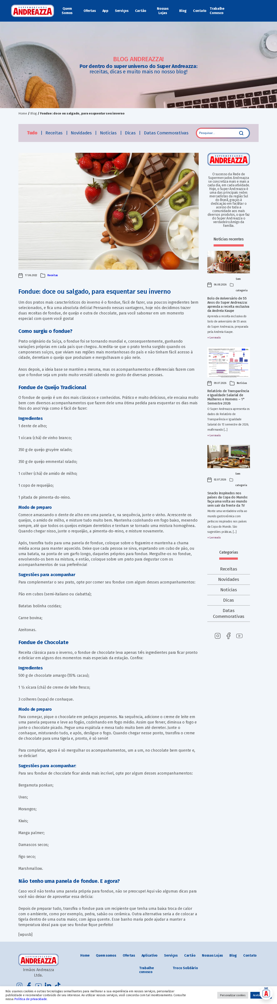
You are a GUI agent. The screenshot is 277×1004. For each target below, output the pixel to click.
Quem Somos (67, 10)
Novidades (82, 133)
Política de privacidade (30, 999)
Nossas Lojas (162, 10)
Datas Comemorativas (166, 133)
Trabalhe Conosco (217, 10)
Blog (183, 11)
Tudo (33, 133)
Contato (199, 11)
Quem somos (106, 955)
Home (22, 113)
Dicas (131, 133)
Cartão (140, 11)
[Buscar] (241, 133)
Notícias (109, 133)
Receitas (54, 133)
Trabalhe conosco (146, 970)
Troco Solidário (185, 968)
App (105, 11)
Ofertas (90, 11)
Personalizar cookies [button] (233, 995)
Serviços (122, 11)
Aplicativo (150, 955)
